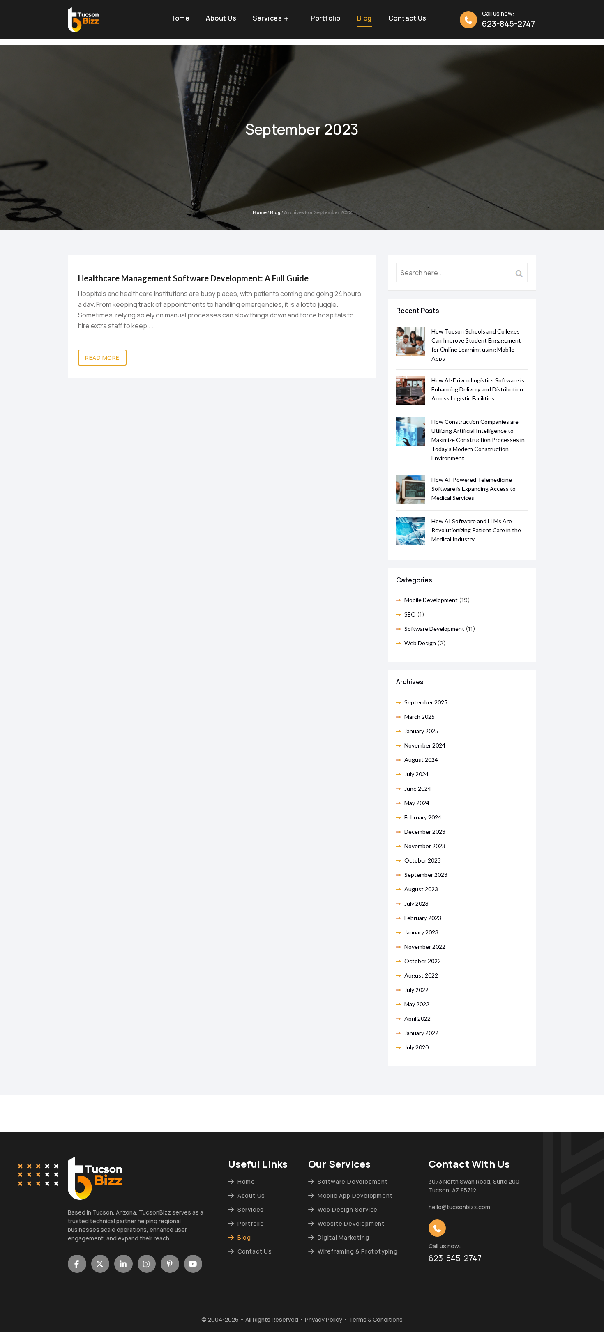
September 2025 (425, 702)
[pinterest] (170, 1264)
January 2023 (421, 932)
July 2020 (416, 1047)
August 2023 (421, 889)
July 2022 (416, 989)
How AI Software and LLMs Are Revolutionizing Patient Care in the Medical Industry (476, 530)
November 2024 (424, 745)
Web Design (420, 643)
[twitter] (100, 1264)
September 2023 (425, 874)
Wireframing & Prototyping (358, 1251)
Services (267, 18)
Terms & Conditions (376, 1319)
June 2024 (417, 788)
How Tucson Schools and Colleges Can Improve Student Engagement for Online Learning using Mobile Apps (476, 345)
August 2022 (421, 975)
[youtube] (193, 1264)
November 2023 (424, 845)
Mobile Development (431, 599)
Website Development (351, 1223)
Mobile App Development (355, 1195)
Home (179, 18)
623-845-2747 (508, 23)
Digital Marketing (343, 1237)
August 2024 (421, 759)
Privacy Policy (323, 1319)
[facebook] (77, 1264)
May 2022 (416, 1004)
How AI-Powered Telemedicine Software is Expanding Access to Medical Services (473, 488)
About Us (221, 18)
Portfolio (326, 18)
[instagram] (147, 1264)
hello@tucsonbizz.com (459, 1207)
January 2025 (421, 730)
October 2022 (422, 960)
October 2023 (422, 860)
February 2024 (422, 817)
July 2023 (416, 903)
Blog (364, 18)
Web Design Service (348, 1209)
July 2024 (416, 774)
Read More (102, 357)
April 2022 (417, 1018)
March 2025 (419, 716)
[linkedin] (123, 1264)
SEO (410, 614)
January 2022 (421, 1032)
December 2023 (424, 831)
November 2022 (424, 946)
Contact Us (407, 18)
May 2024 (416, 802)
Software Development (434, 628)
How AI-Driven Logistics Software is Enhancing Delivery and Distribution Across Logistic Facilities (477, 389)
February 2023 (422, 917)
